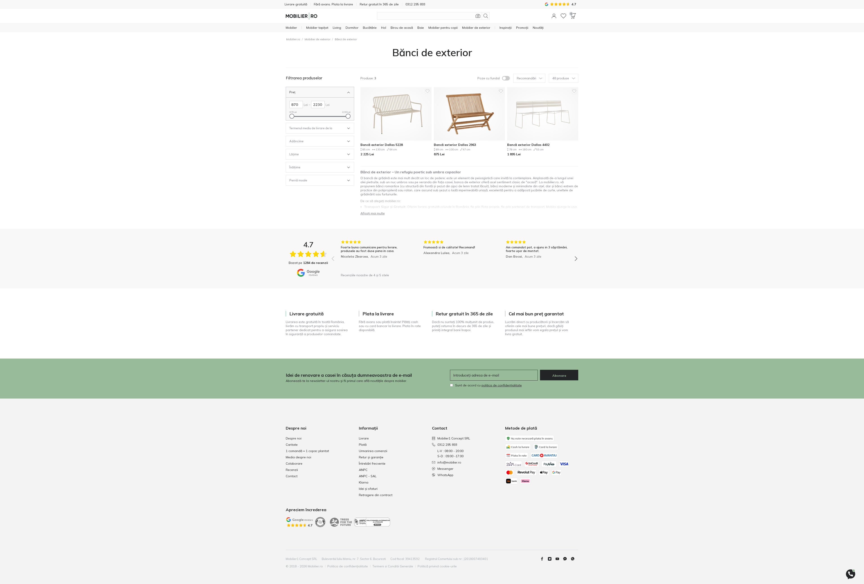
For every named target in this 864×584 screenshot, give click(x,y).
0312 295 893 (447, 445)
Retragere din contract (375, 495)
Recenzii (292, 470)
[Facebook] (544, 559)
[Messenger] (567, 559)
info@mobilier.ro (449, 462)
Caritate (292, 445)
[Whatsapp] (574, 559)
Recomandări (526, 78)
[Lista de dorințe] (563, 16)
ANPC (363, 470)
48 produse (560, 78)
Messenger (445, 469)
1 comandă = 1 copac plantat (307, 451)
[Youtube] (559, 559)
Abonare (559, 376)
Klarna (363, 482)
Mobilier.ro (293, 39)
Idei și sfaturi (368, 489)
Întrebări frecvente (372, 463)
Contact (291, 476)
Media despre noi (298, 457)
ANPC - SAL (367, 476)
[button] (553, 16)
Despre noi (294, 438)
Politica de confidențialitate (347, 566)
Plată (363, 445)
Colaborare (294, 463)
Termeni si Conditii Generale (392, 566)
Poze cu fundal (488, 78)
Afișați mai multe (372, 213)
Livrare (364, 438)
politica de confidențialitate (502, 385)
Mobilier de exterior (317, 39)
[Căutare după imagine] (478, 16)
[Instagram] (551, 559)
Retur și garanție (371, 457)
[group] (372, 255)
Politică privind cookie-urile (437, 566)
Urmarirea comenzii (373, 451)
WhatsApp (445, 475)
